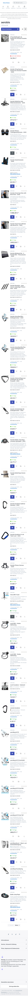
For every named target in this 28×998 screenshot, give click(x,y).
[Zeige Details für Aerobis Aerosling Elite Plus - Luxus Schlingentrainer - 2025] (5, 348)
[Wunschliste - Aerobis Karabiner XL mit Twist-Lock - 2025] (16, 558)
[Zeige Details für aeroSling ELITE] (5, 733)
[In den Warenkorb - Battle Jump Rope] (12, 919)
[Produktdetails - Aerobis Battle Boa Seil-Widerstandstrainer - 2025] (25, 124)
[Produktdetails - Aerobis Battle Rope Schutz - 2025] (25, 497)
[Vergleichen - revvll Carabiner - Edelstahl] (21, 701)
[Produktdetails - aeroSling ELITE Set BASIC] (24, 781)
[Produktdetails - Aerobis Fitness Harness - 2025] (25, 588)
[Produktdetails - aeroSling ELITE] (25, 753)
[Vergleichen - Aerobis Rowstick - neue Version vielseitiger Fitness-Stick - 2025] (21, 309)
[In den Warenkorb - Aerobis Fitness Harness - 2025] (12, 588)
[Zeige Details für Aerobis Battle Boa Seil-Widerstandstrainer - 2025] (5, 102)
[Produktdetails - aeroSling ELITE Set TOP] (24, 836)
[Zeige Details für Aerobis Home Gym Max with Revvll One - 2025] (5, 194)
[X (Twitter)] (12, 934)
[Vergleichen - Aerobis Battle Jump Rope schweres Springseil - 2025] (21, 466)
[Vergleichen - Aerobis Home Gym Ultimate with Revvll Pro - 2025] (21, 246)
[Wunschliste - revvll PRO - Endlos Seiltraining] (16, 647)
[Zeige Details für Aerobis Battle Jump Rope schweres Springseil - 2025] (5, 441)
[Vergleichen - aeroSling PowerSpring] (21, 887)
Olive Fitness (6, 2)
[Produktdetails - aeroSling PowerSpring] (25, 887)
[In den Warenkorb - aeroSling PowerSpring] (12, 887)
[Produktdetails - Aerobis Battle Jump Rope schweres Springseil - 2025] (25, 466)
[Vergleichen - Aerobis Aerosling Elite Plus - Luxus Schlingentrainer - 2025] (21, 371)
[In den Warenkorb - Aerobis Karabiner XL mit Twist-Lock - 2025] (12, 558)
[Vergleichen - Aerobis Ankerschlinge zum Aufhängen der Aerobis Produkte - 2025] (21, 402)
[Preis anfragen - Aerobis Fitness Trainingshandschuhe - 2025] (12, 153)
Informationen (5, 940)
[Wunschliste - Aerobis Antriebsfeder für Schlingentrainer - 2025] (16, 433)
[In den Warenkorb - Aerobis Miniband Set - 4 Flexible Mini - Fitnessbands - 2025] (12, 278)
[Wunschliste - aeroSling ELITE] (16, 753)
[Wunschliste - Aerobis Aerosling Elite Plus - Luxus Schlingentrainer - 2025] (16, 371)
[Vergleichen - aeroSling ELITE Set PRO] (18, 808)
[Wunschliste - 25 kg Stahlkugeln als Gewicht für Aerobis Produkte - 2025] (13, 62)
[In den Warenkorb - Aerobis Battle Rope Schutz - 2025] (12, 497)
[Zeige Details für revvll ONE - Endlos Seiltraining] (5, 655)
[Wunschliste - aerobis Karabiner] (16, 725)
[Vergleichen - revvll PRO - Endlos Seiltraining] (21, 647)
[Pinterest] (19, 934)
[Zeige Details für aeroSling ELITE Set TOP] (5, 816)
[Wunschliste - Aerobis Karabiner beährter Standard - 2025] (16, 527)
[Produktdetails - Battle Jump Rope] (25, 919)
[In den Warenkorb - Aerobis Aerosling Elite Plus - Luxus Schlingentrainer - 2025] (12, 371)
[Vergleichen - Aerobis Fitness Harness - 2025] (21, 588)
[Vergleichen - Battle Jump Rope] (21, 919)
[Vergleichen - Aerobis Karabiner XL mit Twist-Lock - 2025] (21, 558)
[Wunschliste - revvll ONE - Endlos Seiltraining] (16, 678)
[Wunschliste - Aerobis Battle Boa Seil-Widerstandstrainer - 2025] (16, 124)
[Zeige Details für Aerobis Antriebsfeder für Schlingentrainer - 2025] (5, 410)
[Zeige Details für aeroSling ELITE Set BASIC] (5, 761)
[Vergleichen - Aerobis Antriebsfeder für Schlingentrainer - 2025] (21, 433)
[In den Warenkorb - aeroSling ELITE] (12, 753)
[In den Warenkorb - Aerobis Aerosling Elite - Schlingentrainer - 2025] (12, 340)
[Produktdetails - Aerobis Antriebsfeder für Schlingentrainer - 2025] (25, 433)
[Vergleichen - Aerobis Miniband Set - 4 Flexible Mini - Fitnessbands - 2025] (21, 278)
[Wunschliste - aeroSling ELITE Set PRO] (13, 808)
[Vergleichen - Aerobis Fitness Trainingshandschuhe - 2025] (21, 153)
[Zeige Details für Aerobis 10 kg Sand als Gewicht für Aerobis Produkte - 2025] (5, 70)
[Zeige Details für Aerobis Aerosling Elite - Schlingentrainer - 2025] (5, 317)
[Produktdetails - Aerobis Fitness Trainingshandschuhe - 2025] (25, 153)
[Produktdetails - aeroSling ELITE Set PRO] (24, 808)
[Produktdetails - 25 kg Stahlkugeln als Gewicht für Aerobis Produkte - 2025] (24, 62)
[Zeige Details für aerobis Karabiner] (5, 709)
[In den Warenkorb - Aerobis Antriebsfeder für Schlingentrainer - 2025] (12, 433)
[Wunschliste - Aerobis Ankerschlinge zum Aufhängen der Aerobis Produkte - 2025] (16, 402)
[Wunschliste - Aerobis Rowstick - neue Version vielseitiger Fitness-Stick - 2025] (16, 309)
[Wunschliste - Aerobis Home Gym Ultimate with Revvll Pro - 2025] (16, 246)
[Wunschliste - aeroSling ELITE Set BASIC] (13, 781)
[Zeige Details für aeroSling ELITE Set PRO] (5, 789)
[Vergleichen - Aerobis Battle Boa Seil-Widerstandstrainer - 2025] (21, 124)
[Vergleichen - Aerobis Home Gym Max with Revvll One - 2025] (21, 217)
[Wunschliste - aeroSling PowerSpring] (16, 887)
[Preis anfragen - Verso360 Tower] (12, 616)
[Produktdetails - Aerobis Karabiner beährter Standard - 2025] (25, 527)
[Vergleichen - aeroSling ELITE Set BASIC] (18, 781)
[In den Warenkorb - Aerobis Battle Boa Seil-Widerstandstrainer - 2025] (12, 124)
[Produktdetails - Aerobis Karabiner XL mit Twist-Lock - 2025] (25, 558)
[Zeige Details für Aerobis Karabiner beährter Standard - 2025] (5, 505)
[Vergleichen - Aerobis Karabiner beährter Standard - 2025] (21, 527)
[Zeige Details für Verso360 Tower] (5, 596)
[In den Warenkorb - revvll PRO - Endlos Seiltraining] (12, 647)
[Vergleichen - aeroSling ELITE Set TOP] (18, 836)
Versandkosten (13, 53)
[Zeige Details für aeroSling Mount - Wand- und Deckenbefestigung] (5, 844)
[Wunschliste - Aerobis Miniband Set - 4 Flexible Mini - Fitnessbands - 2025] (16, 278)
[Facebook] (8, 934)
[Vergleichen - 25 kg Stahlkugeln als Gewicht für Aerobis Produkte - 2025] (18, 62)
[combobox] (20, 2)
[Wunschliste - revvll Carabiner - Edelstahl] (16, 701)
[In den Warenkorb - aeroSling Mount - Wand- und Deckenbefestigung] (12, 862)
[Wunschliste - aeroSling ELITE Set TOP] (13, 836)
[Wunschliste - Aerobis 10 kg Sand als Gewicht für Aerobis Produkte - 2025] (16, 94)
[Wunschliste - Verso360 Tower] (16, 616)
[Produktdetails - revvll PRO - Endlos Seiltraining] (25, 647)
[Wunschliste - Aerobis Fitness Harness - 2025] (16, 588)
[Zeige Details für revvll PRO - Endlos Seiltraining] (5, 624)
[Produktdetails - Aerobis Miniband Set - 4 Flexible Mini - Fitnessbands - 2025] (25, 278)
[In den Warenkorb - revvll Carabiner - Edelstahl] (12, 701)
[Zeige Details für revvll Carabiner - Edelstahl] (5, 686)
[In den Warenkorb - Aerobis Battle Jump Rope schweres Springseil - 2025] (12, 466)
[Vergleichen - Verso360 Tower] (21, 616)
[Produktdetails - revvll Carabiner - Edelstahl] (25, 701)
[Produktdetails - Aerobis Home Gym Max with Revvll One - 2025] (25, 217)
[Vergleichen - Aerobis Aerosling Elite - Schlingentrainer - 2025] (21, 340)
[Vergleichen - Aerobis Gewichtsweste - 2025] (21, 186)
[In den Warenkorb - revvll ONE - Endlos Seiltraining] (12, 678)
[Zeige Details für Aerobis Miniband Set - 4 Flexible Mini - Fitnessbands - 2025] (5, 254)
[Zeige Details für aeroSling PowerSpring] (5, 870)
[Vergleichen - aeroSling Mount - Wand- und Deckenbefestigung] (21, 862)
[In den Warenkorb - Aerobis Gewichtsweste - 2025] (12, 186)
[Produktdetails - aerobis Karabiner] (25, 725)
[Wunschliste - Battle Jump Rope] (16, 919)
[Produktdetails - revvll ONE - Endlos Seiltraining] (25, 678)
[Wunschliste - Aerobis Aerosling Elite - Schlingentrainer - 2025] (16, 340)
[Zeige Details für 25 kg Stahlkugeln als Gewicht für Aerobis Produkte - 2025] (5, 38)
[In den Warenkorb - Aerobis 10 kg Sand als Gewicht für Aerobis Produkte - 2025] (12, 94)
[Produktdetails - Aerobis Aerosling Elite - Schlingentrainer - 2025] (25, 340)
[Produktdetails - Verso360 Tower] (25, 616)
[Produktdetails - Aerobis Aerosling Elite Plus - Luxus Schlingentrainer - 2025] (25, 371)
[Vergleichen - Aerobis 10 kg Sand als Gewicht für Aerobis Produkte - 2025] (21, 94)
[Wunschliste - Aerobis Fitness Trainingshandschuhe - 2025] (16, 153)
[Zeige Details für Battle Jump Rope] (5, 895)
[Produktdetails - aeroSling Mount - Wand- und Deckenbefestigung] (25, 862)
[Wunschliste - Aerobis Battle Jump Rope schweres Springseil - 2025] (16, 466)
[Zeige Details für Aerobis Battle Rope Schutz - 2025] (5, 474)
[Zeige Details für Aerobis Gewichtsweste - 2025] (5, 161)
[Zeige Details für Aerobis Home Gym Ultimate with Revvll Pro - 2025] (5, 225)
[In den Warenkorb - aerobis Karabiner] (12, 725)
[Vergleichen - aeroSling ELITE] (21, 753)
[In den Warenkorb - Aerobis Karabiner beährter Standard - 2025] (12, 527)
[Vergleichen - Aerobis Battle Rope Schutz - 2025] (21, 497)
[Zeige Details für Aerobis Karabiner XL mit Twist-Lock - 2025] (5, 535)
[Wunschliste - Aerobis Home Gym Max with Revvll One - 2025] (16, 217)
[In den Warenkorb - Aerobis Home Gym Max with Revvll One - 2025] (12, 217)
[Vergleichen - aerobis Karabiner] (21, 725)
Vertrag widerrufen (14, 986)
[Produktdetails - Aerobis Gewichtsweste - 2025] (25, 186)
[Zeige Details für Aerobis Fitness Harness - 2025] (5, 566)
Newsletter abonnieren (7, 982)
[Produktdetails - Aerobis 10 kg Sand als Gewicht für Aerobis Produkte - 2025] (25, 94)
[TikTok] (15, 934)
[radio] (22, 29)
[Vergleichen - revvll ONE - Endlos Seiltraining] (21, 678)
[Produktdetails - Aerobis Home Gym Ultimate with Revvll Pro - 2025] (25, 246)
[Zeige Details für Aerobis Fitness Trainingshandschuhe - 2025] (5, 132)
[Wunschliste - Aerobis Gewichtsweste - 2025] (16, 186)
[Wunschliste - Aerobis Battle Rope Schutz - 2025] (16, 497)
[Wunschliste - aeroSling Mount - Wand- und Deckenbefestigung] (16, 862)
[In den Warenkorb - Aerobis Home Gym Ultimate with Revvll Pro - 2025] (12, 246)
